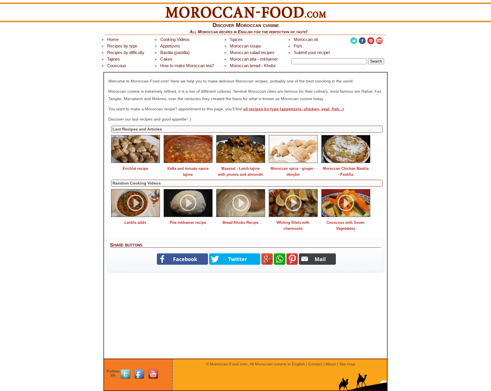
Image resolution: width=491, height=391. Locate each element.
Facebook (362, 40)
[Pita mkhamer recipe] (188, 215)
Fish (298, 46)
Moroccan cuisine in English (280, 364)
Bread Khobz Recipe (240, 222)
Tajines (113, 59)
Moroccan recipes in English (225, 31)
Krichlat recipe (135, 168)
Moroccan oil (306, 39)
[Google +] (267, 259)
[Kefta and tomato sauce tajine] (188, 161)
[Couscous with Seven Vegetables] (345, 215)
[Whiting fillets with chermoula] (293, 215)
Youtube (379, 40)
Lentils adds (135, 222)
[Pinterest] (292, 259)
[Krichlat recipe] (135, 161)
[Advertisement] (245, 318)
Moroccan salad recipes (252, 52)
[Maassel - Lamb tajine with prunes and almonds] (240, 161)
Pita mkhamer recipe (188, 222)
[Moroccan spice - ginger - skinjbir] (293, 161)
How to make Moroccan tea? (187, 65)
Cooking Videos (175, 39)
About (330, 364)
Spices (236, 39)
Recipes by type (122, 46)
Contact (315, 364)
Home (112, 39)
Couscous (116, 65)
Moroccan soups (245, 46)
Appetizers (170, 46)
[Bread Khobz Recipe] (240, 215)
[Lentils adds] (135, 215)
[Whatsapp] (279, 259)
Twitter (353, 40)
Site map (347, 364)
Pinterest (370, 40)
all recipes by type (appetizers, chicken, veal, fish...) (293, 109)
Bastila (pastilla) (175, 52)
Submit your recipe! (312, 52)
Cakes (166, 59)
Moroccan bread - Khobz (253, 65)
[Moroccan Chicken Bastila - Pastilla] (345, 161)
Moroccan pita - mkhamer (254, 59)
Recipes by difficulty (125, 52)
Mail (320, 259)
